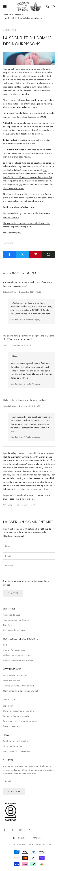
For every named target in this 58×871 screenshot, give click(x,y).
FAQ (5, 645)
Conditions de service (32, 532)
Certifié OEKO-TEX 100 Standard (18, 685)
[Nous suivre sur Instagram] (20, 830)
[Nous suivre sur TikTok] (28, 830)
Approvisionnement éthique (16, 619)
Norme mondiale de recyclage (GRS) (20, 690)
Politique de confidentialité (15, 741)
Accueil (7, 14)
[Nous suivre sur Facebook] (4, 830)
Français (37, 838)
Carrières (7, 625)
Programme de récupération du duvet (20, 721)
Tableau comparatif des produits (18, 660)
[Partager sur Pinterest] (35, 254)
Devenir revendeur (11, 726)
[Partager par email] (48, 254)
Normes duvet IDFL (12, 680)
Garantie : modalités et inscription (19, 710)
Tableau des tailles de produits (17, 655)
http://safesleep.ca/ (12, 232)
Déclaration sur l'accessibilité (16, 751)
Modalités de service (12, 746)
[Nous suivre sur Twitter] (12, 830)
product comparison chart (26, 427)
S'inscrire (14, 791)
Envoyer (13, 593)
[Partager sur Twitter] (22, 254)
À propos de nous (11, 614)
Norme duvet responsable (15, 675)
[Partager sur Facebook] (9, 254)
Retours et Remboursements (16, 716)
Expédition (8, 705)
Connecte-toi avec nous (14, 630)
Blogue (18, 14)
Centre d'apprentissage (14, 650)
